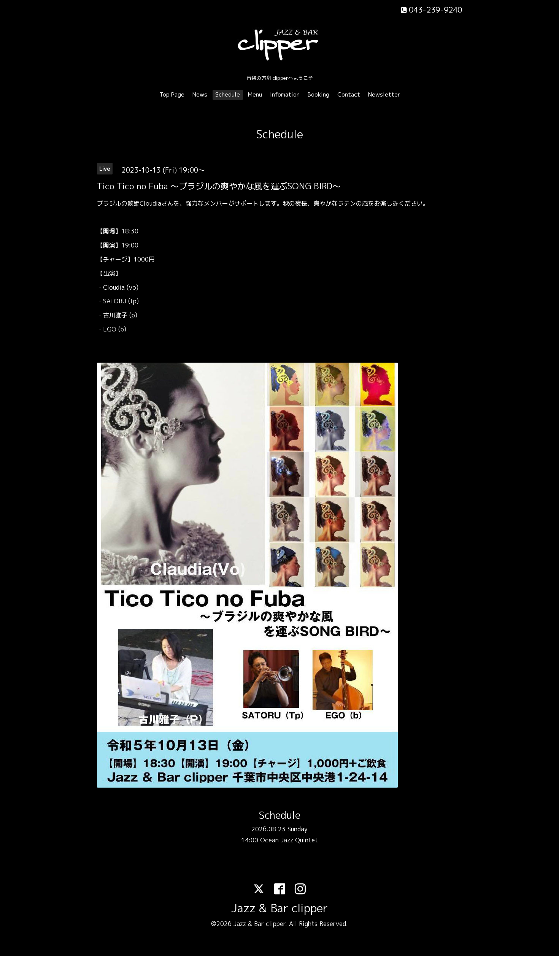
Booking (318, 94)
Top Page (171, 94)
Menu (255, 94)
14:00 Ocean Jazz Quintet (279, 840)
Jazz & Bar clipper (279, 908)
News (199, 94)
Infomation (285, 94)
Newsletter (384, 94)
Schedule (227, 94)
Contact (348, 94)
